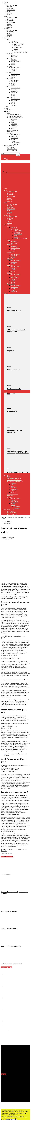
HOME (6, 2)
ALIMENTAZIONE (12, 5)
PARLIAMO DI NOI (9, 146)
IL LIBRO (9, 110)
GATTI (5, 16)
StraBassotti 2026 (14, 311)
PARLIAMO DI (11, 97)
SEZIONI (6, 38)
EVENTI (6, 106)
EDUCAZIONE (11, 10)
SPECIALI (10, 133)
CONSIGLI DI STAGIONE (20, 52)
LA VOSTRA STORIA (12, 130)
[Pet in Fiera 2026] (16, 365)
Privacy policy (12, 1119)
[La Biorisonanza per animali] (10, 960)
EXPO (8, 113)
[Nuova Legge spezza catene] (10, 943)
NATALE (13, 141)
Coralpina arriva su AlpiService (14, 431)
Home (2, 517)
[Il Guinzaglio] (16, 406)
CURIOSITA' (15, 517)
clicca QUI (4, 851)
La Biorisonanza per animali (11, 964)
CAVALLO (9, 66)
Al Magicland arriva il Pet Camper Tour (16, 331)
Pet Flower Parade (14, 389)
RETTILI (9, 58)
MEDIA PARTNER (12, 150)
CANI (5, 3)
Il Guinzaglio (12, 411)
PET (8, 39)
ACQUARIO (7, 28)
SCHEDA (9, 14)
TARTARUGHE (14, 125)
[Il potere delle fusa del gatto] (16, 467)
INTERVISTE (10, 131)
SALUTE (9, 13)
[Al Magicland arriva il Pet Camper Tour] (16, 325)
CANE (12, 121)
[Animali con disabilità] (10, 925)
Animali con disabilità (9, 929)
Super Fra (10, 351)
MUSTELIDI (14, 57)
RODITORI (10, 78)
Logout (6, 159)
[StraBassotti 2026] (16, 306)
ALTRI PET (10, 53)
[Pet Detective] (10, 871)
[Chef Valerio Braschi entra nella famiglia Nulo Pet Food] (16, 446)
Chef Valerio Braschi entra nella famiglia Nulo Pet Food (18, 452)
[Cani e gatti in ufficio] (10, 908)
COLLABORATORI (12, 149)
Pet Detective (5, 874)
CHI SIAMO (10, 147)
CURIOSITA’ (10, 8)
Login (5, 158)
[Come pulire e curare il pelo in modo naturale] (10, 888)
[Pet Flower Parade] (16, 384)
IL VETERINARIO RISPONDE (15, 117)
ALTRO (9, 11)
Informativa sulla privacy (11, 1104)
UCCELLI (9, 86)
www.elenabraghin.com (14, 598)
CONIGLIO (10, 72)
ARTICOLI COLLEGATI (7, 856)
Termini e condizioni (10, 1105)
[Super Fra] (16, 346)
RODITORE (14, 124)
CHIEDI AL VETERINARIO (14, 116)
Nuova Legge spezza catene (11, 946)
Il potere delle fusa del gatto (18, 472)
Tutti (8, 393)
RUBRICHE (7, 111)
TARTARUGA (14, 60)
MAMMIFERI (14, 55)
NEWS (6, 108)
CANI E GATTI (14, 42)
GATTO (12, 122)
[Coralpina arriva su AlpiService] (16, 425)
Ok (7, 1119)
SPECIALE (17, 144)
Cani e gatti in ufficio (9, 911)
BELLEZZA (10, 7)
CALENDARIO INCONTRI (14, 114)
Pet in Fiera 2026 (13, 370)
